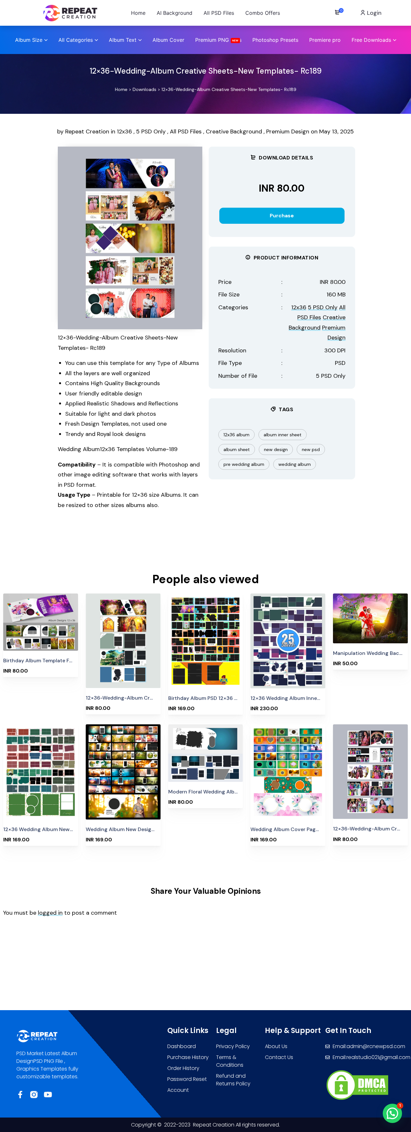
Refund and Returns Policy (233, 1079)
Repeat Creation (88, 131)
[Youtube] (47, 1094)
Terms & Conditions (229, 1061)
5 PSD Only (151, 131)
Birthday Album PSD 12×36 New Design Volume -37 (230, 698)
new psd (311, 449)
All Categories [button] (75, 40)
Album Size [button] (28, 40)
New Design (276, 449)
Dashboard (181, 1046)
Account (178, 1090)
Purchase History (188, 1057)
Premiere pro (325, 40)
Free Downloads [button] (371, 40)
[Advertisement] (160, 544)
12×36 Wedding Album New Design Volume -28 (60, 829)
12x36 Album (236, 435)
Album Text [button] (122, 40)
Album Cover (168, 40)
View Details (40, 622)
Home (121, 89)
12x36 (124, 131)
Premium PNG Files (218, 40)
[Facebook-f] (20, 1094)
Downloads (144, 89)
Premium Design (287, 131)
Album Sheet (236, 449)
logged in (50, 913)
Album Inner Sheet (283, 435)
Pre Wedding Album (243, 464)
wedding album (294, 464)
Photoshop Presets (275, 40)
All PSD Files (186, 131)
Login (373, 13)
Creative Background (234, 131)
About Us (276, 1046)
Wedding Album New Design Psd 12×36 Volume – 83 (149, 829)
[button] (392, 1113)
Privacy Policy (233, 1046)
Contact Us (279, 1057)
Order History (183, 1068)
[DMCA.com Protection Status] (357, 1085)
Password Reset (187, 1079)
